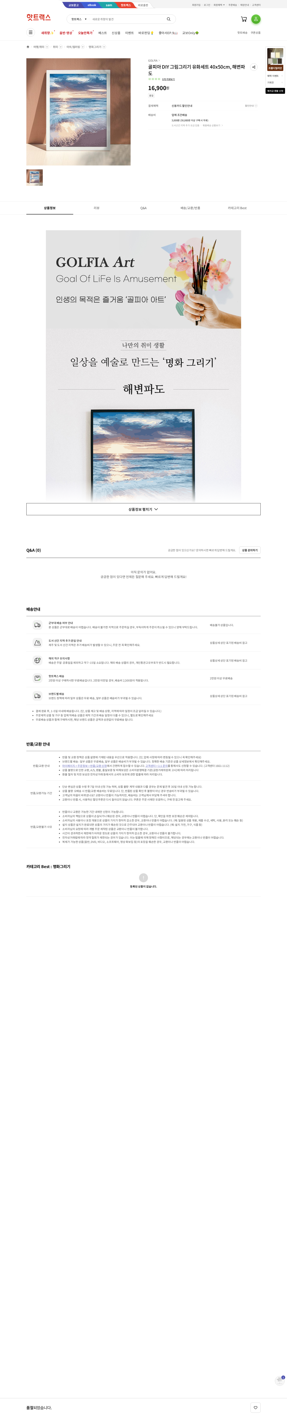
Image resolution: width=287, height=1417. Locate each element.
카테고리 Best (237, 207)
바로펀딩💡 (146, 32)
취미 (55, 47)
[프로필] (256, 19)
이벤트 (129, 32)
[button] (254, 67)
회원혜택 (218, 4)
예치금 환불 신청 (275, 90)
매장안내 (244, 4)
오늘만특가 (85, 32)
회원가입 (196, 4)
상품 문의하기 (250, 550)
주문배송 (232, 4)
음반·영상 (66, 32)
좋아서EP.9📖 (168, 32)
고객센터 (256, 4)
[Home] (27, 46)
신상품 (116, 32)
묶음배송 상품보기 (211, 125)
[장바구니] (243, 19)
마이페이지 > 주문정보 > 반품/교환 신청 (84, 766)
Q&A (143, 207)
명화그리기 (95, 47)
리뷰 (97, 207)
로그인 (207, 4)
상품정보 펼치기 (140, 509)
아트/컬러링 (73, 47)
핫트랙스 (76, 19)
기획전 (270, 82)
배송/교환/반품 (190, 207)
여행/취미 (38, 47)
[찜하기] (255, 1408)
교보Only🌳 (190, 32)
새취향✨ (47, 32)
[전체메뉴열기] (30, 32)
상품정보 (49, 207)
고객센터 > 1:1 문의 (156, 766)
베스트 (102, 32)
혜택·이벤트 (273, 75)
